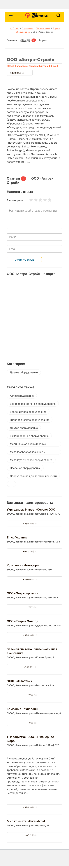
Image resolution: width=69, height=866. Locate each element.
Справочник (27, 28)
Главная (11, 40)
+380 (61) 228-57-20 (34, 807)
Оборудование (43, 28)
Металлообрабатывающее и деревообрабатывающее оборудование (27, 452)
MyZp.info (14, 28)
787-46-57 (34, 607)
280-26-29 (34, 723)
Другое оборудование (24, 372)
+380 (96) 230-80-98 (22, 73)
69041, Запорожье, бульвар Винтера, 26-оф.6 (32, 66)
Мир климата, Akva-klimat (26, 821)
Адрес (43, 40)
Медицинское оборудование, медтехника (28, 444)
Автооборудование (22, 395)
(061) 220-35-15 (34, 835)
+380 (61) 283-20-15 (34, 635)
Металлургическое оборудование (31, 459)
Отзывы (25, 40)
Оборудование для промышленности (33, 476)
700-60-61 (34, 695)
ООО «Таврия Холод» (22, 621)
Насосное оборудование (25, 467)
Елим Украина (17, 537)
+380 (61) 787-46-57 (34, 579)
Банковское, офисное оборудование (33, 403)
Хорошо (42, 200)
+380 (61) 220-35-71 (34, 523)
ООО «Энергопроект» (22, 593)
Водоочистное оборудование (28, 411)
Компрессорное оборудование (29, 435)
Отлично (47, 200)
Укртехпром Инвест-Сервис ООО (31, 509)
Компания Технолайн (22, 709)
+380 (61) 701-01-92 (34, 551)
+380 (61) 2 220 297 (34, 667)
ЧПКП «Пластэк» (19, 681)
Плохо (33, 200)
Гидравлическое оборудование (29, 419)
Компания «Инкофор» (23, 565)
